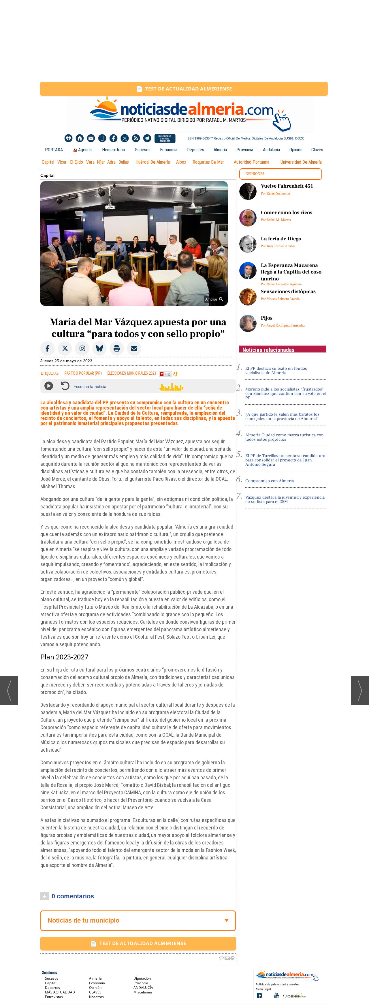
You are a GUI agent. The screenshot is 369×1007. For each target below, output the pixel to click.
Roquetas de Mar (208, 162)
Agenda (85, 149)
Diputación (142, 978)
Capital (48, 162)
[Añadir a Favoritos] (68, 138)
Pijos (266, 318)
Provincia (244, 149)
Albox (181, 162)
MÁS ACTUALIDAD (60, 992)
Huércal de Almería (152, 162)
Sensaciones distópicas (288, 291)
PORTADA (54, 149)
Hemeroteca (113, 149)
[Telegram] (147, 138)
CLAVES (95, 992)
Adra (111, 162)
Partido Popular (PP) (83, 373)
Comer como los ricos (286, 212)
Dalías (123, 162)
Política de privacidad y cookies (277, 984)
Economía (168, 149)
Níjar (101, 162)
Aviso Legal (263, 989)
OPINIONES (255, 174)
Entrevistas (54, 996)
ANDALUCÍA (143, 987)
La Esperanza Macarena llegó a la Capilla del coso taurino (291, 272)
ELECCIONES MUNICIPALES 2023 (132, 373)
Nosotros (96, 996)
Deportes (195, 149)
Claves (317, 149)
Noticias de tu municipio (83, 920)
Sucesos (142, 149)
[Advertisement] (184, 41)
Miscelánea (142, 992)
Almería (220, 149)
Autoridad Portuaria (251, 162)
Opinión (295, 149)
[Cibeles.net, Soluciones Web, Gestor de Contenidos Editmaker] (294, 995)
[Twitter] (125, 138)
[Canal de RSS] (136, 138)
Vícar (62, 162)
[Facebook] (113, 138)
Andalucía (271, 149)
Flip (167, 374)
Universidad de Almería (301, 162)
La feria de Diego (281, 238)
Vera (90, 162)
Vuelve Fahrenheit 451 (287, 186)
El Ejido (76, 162)
